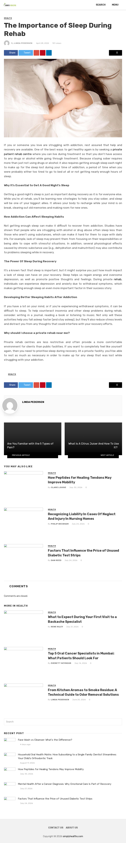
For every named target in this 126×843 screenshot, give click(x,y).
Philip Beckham (60, 524)
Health (8, 18)
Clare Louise (58, 487)
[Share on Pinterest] (42, 53)
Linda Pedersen (23, 43)
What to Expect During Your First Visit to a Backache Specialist (82, 619)
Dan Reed (56, 560)
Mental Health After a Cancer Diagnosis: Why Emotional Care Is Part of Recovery (64, 784)
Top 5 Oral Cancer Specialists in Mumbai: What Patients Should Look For (81, 655)
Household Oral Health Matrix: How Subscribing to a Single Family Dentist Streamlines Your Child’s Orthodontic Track (67, 756)
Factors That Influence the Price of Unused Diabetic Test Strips (83, 553)
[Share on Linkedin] (49, 53)
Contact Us (55, 827)
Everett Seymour (61, 663)
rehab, (118, 279)
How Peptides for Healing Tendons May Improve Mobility (79, 480)
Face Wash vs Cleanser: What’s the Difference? (45, 739)
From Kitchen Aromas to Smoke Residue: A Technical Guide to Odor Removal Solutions (83, 692)
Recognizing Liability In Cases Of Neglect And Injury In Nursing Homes (82, 516)
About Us (72, 827)
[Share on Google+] (36, 53)
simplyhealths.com (73, 836)
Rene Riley (57, 627)
